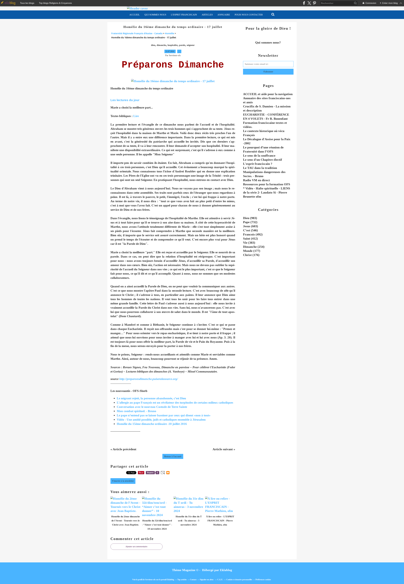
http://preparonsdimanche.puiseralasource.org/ (148, 379)
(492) (253, 234)
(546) (250, 230)
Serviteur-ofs (150, 579)
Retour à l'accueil (172, 456)
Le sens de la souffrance (259, 155)
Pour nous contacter (249, 14)
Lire (136, 116)
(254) (253, 246)
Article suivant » (224, 449)
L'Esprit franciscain (184, 14)
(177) (251, 250)
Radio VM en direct (256, 180)
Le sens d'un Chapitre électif (262, 159)
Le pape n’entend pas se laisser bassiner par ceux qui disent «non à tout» (164, 415)
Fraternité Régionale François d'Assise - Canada (136, 33)
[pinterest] (314, 3)
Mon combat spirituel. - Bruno (136, 411)
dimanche (161, 45)
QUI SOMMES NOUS (155, 14)
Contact (193, 579)
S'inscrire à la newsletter (123, 481)
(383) (249, 242)
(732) (250, 222)
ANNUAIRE (223, 14)
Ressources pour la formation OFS (266, 184)
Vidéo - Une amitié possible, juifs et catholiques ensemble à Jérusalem (161, 419)
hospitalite (173, 45)
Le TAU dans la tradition (260, 168)
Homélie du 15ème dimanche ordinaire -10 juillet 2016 (152, 424)
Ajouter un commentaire (136, 547)
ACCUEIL (134, 14)
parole (182, 45)
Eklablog (226, 570)
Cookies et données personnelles (239, 579)
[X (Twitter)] (309, 3)
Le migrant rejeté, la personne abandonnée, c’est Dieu (151, 398)
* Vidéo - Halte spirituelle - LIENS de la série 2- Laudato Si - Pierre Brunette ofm (266, 192)
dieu (153, 45)
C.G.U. (220, 579)
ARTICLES (207, 14)
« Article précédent (123, 449)
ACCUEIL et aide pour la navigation (268, 94)
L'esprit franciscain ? (257, 163)
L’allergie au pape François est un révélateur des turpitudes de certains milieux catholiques (175, 402)
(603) (250, 226)
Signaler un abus (207, 579)
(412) (250, 238)
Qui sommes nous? (268, 42)
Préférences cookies (263, 579)
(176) (251, 255)
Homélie (169, 33)
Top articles (182, 579)
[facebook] (304, 3)
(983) (250, 218)
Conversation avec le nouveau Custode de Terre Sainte (152, 406)
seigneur (191, 45)
